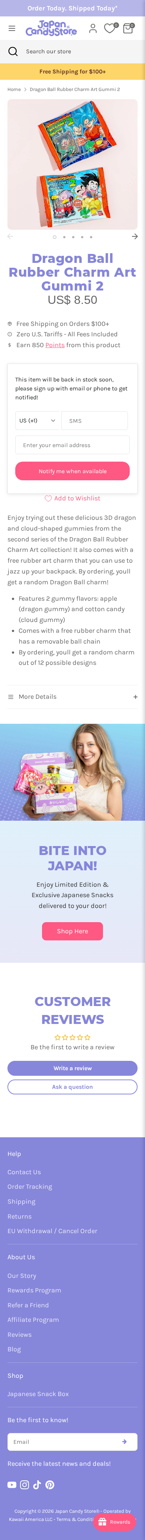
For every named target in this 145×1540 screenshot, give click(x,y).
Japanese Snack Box (38, 1394)
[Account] (93, 26)
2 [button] (64, 237)
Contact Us (24, 1172)
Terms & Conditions (79, 1519)
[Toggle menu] (10, 28)
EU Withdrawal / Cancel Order (52, 1231)
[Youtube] (11, 1484)
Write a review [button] (73, 1068)
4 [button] (82, 237)
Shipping (21, 1201)
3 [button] (73, 237)
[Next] (135, 236)
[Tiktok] (37, 1484)
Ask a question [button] (72, 1086)
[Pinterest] (49, 1484)
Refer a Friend (28, 1305)
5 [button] (91, 237)
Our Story (21, 1276)
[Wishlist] (109, 28)
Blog (14, 1349)
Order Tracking (29, 1186)
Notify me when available (73, 471)
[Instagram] (24, 1484)
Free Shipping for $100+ (72, 71)
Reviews (19, 1334)
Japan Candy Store (75, 1511)
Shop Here (72, 931)
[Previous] (10, 236)
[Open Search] (13, 51)
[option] (72, 71)
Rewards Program (34, 1290)
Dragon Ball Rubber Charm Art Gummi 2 (75, 89)
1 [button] (55, 237)
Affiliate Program (33, 1320)
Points (55, 345)
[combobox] (58, 51)
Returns (19, 1216)
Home (14, 89)
